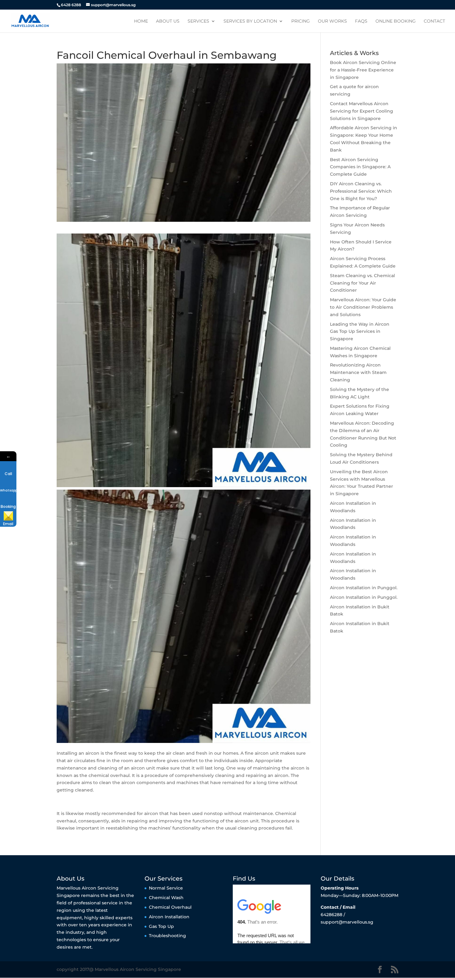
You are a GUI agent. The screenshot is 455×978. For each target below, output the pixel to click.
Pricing (300, 21)
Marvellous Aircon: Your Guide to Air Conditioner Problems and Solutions (363, 307)
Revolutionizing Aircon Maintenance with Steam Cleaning (358, 372)
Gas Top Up (161, 926)
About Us (168, 21)
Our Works (332, 21)
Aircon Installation (169, 917)
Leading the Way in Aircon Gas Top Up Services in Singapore (359, 331)
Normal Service (166, 888)
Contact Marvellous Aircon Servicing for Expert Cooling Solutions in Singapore (361, 111)
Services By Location (250, 21)
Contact (434, 21)
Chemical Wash (166, 897)
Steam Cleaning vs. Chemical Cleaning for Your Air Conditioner (362, 283)
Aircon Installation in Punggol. (363, 587)
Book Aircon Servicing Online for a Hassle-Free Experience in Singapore (363, 70)
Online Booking (395, 21)
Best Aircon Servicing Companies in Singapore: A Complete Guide (360, 167)
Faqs (361, 21)
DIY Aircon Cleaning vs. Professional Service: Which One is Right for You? (361, 191)
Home (141, 21)
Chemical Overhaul (170, 907)
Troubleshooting (167, 935)
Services (198, 21)
